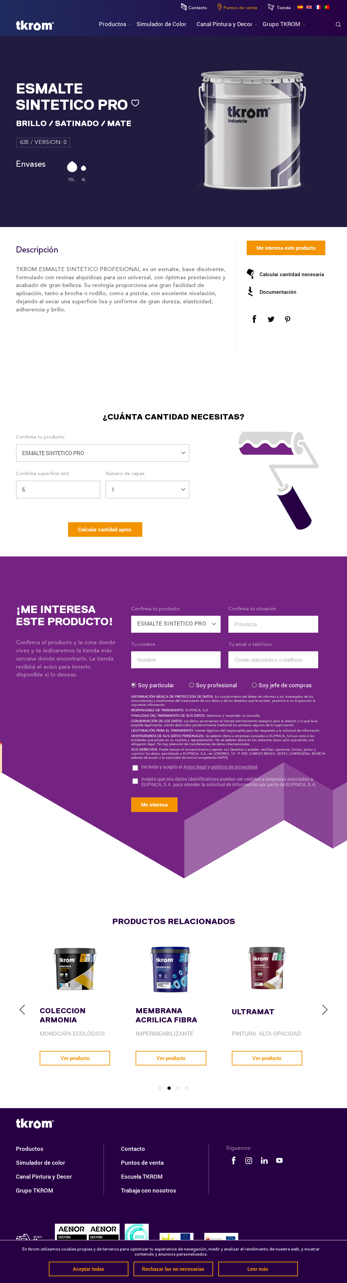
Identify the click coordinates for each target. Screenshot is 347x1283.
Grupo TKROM (34, 1190)
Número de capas (125, 473)
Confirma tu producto (40, 437)
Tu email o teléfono (250, 644)
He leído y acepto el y (199, 767)
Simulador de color (40, 1162)
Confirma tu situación (252, 609)
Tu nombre (143, 644)
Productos (29, 1149)
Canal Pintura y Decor (44, 1176)
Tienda (284, 8)
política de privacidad (234, 766)
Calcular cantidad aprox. (105, 529)
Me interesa (154, 804)
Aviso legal (195, 766)
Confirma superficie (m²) (42, 473)
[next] (325, 1009)
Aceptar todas (88, 1268)
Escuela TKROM (142, 1176)
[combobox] (176, 620)
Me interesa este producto (286, 247)
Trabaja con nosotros (148, 1190)
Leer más (257, 1268)
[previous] (22, 1009)
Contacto (197, 8)
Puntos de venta (240, 8)
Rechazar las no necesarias (173, 1268)
